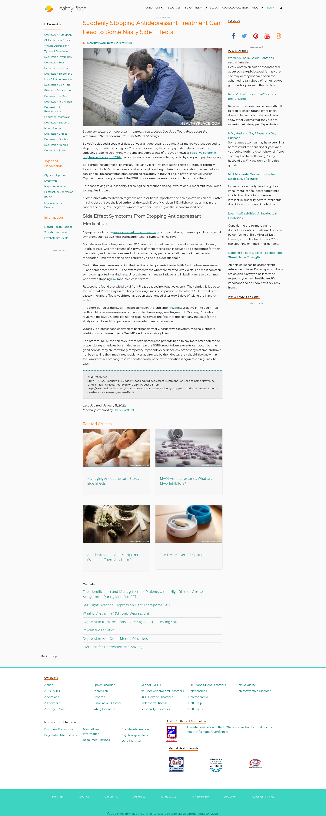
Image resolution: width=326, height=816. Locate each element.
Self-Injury (195, 709)
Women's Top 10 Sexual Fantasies (251, 58)
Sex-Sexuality (246, 685)
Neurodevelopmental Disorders (162, 691)
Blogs (214, 7)
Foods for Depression (57, 117)
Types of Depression (56, 51)
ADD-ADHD (53, 691)
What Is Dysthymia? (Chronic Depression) (116, 613)
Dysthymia (50, 180)
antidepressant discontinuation (134, 232)
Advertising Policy (263, 796)
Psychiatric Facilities (99, 630)
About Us (83, 796)
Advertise (139, 796)
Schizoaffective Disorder (254, 691)
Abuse (48, 685)
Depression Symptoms (58, 57)
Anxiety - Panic (54, 709)
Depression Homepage (58, 34)
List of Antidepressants (58, 79)
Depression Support (56, 122)
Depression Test (54, 62)
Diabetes (98, 697)
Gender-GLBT (151, 685)
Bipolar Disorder (103, 685)
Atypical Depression (56, 175)
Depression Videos (55, 133)
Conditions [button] (153, 7)
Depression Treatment (58, 73)
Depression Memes (56, 145)
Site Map (57, 796)
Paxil (114, 279)
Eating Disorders (103, 709)
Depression (100, 691)
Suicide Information (56, 232)
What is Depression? (56, 45)
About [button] (256, 7)
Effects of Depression (57, 90)
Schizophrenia (198, 697)
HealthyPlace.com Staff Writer (109, 43)
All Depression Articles (58, 40)
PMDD (48, 197)
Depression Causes (56, 68)
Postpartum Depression (58, 192)
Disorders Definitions (58, 729)
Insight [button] (200, 7)
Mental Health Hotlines (58, 226)
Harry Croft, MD (125, 410)
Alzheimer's (52, 703)
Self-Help (195, 703)
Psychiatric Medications (60, 735)
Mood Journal (53, 128)
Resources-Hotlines (96, 740)
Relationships (197, 691)
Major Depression (55, 186)
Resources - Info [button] (178, 7)
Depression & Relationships (52, 109)
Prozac (173, 308)
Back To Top (49, 656)
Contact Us (111, 796)
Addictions (51, 697)
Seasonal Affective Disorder (55, 205)
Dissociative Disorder (106, 703)
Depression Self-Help (57, 84)
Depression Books (55, 150)
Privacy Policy (200, 796)
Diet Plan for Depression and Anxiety (112, 647)
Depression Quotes (56, 139)
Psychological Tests (235, 7)
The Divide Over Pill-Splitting (182, 554)
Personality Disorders (155, 709)
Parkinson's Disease (154, 703)
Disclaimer (230, 796)
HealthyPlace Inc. (131, 814)
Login (270, 7)
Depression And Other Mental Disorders (115, 638)
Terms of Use (169, 796)
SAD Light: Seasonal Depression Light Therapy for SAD (126, 605)
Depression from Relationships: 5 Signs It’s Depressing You (130, 621)
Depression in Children (58, 101)
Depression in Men (55, 96)
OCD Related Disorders (157, 697)
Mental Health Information (92, 731)
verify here (221, 732)
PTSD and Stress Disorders (207, 685)
